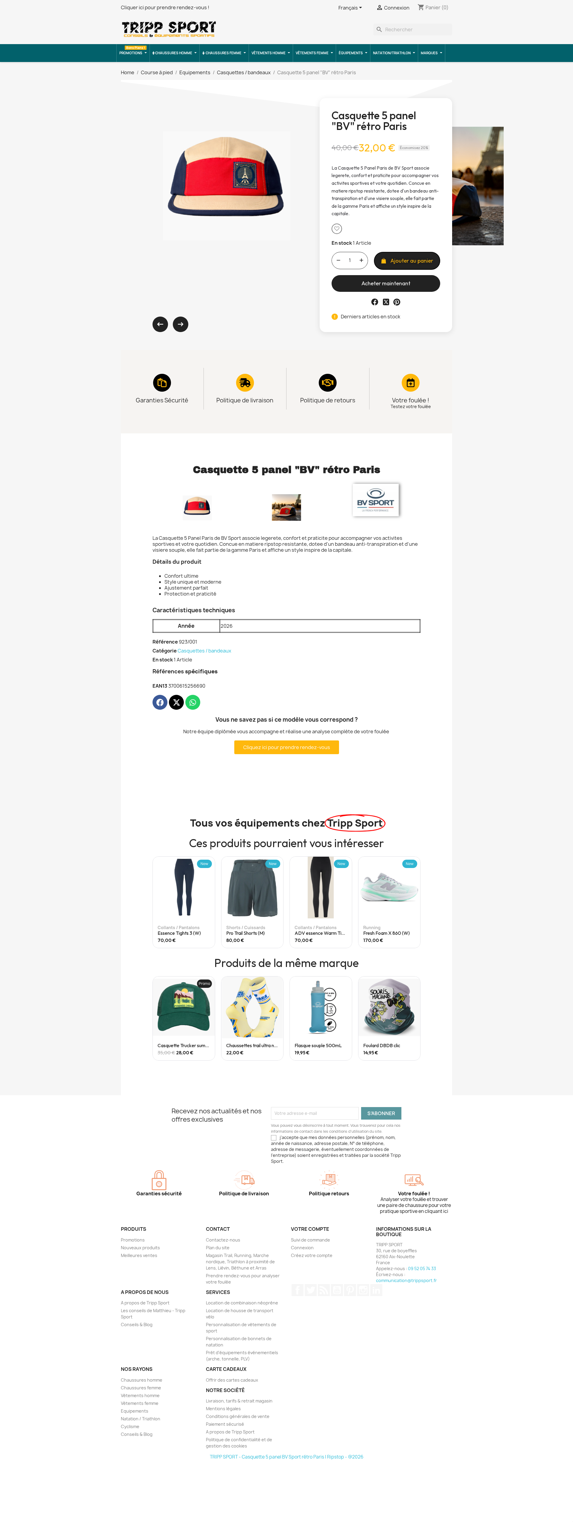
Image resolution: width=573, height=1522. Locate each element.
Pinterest (350, 1290)
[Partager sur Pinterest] (396, 302)
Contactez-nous (223, 1240)
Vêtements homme (140, 1395)
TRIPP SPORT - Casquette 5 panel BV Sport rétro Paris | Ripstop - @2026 (286, 1457)
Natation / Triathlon (140, 1419)
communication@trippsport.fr (406, 1280)
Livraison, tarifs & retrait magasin (239, 1401)
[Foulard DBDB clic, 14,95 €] (389, 1018)
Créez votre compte (311, 1255)
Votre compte (310, 1229)
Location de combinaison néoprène (242, 1303)
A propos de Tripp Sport (145, 1303)
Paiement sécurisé (225, 1424)
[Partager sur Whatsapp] (192, 702)
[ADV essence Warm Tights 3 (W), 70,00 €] (306, 902)
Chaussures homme (141, 1380)
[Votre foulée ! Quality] (411, 383)
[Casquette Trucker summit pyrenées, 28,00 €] (184, 1018)
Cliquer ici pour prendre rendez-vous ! (165, 7)
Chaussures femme (141, 1388)
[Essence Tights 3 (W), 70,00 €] (169, 902)
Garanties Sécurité (162, 400)
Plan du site (217, 1247)
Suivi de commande (310, 1240)
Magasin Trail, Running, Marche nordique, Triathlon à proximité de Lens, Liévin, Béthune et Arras (240, 1262)
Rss (324, 1290)
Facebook (298, 1290)
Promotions (133, 1240)
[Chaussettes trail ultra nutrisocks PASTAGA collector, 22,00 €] (252, 1018)
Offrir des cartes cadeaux (232, 1380)
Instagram (363, 1290)
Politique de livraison (244, 400)
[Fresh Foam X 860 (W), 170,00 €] (374, 902)
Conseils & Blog (137, 1324)
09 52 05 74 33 (422, 1268)
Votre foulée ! (410, 400)
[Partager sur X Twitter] (176, 702)
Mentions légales (223, 1408)
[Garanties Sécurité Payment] (162, 383)
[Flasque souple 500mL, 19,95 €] (321, 1018)
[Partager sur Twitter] (386, 302)
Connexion (302, 1247)
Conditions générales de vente (237, 1416)
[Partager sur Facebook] (375, 302)
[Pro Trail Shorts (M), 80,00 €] (237, 902)
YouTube (337, 1290)
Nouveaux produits (140, 1247)
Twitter (311, 1290)
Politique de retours (327, 400)
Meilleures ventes (139, 1255)
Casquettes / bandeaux (204, 650)
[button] (337, 229)
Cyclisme (130, 1426)
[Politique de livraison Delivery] (245, 383)
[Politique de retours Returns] (328, 383)
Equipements (134, 1411)
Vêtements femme (139, 1403)
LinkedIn (376, 1290)
